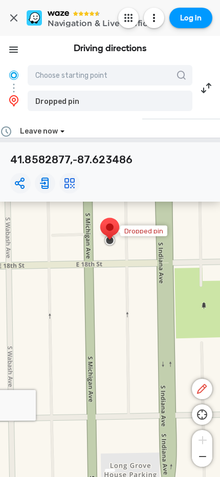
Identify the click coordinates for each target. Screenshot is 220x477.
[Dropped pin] (109, 232)
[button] (110, 101)
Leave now (39, 131)
